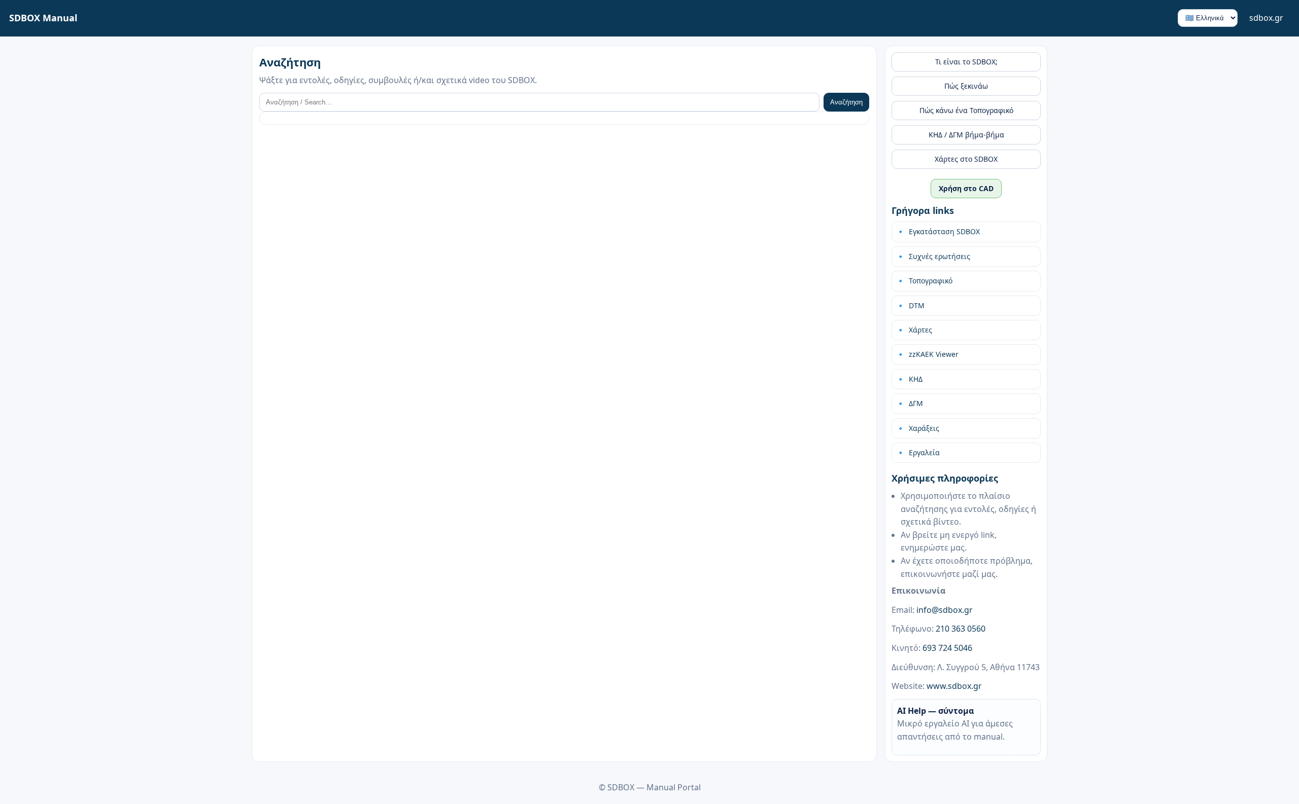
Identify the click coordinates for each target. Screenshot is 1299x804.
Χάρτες (920, 330)
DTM (917, 305)
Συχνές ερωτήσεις (939, 256)
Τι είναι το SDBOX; (966, 61)
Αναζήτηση (846, 102)
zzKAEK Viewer (934, 354)
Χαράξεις (924, 428)
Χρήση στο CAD (966, 188)
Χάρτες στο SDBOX (966, 159)
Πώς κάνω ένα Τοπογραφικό (966, 110)
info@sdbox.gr (944, 609)
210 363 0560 (960, 628)
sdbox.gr (1266, 17)
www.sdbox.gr (954, 685)
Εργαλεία (924, 452)
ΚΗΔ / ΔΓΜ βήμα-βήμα (966, 134)
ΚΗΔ (915, 379)
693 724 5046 (947, 647)
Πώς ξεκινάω (966, 86)
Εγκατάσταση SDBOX (944, 231)
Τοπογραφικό (930, 280)
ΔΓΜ (916, 403)
